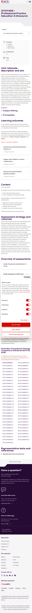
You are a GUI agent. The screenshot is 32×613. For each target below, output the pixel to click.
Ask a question (6, 529)
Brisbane (3, 562)
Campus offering (10, 111)
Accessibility (4, 588)
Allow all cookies (16, 324)
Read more (4, 107)
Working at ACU (5, 544)
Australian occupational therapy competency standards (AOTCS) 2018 (15, 357)
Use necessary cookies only (16, 334)
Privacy (24, 588)
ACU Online (16, 565)
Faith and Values (5, 541)
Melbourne (4, 568)
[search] (27, 2)
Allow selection (16, 329)
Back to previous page (15, 461)
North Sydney (16, 557)
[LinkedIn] (7, 575)
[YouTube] (9, 575)
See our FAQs (5, 524)
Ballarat (3, 557)
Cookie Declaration (24, 292)
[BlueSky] (15, 575)
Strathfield (15, 562)
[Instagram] (4, 575)
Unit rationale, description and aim (13, 33)
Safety (2, 590)
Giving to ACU (4, 546)
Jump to (4, 29)
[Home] (7, 3)
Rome (14, 559)
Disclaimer (17, 588)
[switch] (28, 305)
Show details (24, 320)
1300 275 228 (7, 531)
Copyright (11, 588)
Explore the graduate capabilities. (9, 142)
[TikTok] (12, 575)
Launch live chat (5, 503)
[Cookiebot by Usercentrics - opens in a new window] (23, 277)
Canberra (3, 565)
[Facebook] (2, 575)
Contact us (4, 549)
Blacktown (3, 559)
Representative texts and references (13, 454)
